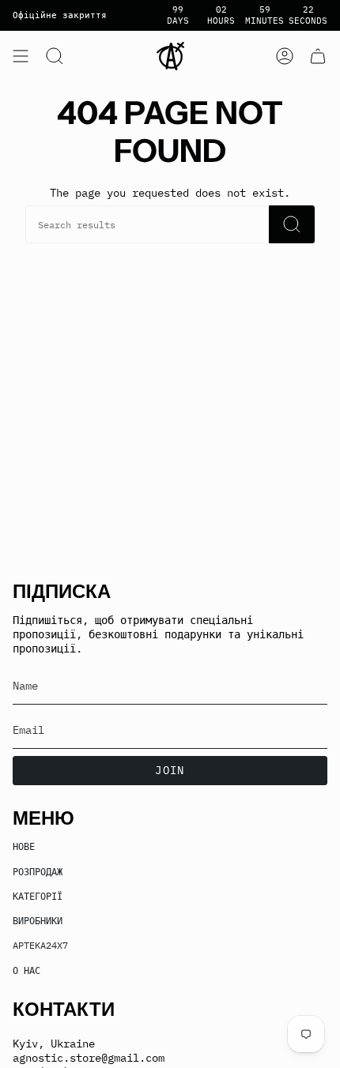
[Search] (292, 224)
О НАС (26, 970)
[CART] (317, 56)
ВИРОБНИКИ (37, 920)
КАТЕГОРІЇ (37, 895)
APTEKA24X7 (40, 944)
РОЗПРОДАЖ (37, 871)
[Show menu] (20, 56)
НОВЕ (24, 846)
